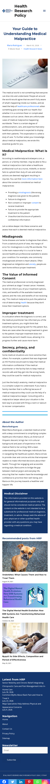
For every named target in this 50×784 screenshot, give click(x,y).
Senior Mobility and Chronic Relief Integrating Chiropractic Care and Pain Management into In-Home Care (24, 686)
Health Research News (33, 49)
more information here (32, 178)
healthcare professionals (28, 106)
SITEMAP (44, 775)
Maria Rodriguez (14, 45)
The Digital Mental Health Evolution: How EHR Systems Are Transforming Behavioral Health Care (23, 614)
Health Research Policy (23, 11)
